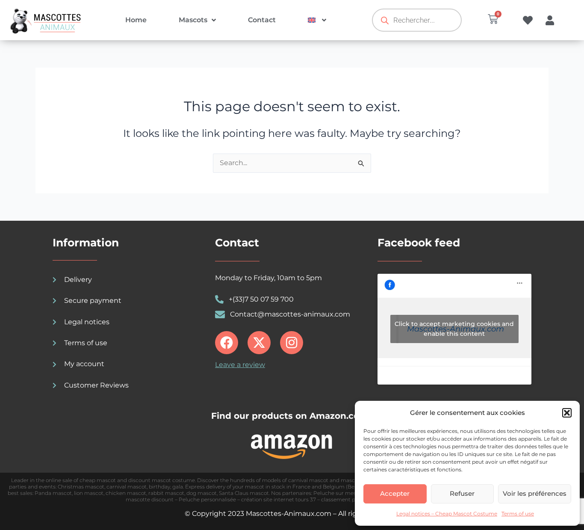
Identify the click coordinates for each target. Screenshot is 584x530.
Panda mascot (53, 493)
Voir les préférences (534, 493)
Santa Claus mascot (244, 493)
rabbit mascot (166, 493)
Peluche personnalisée (207, 499)
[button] (567, 413)
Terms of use (517, 513)
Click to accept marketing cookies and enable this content (454, 329)
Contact (262, 20)
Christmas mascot (81, 486)
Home (136, 20)
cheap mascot (98, 480)
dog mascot (201, 493)
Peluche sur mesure (339, 493)
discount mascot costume (161, 480)
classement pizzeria (346, 499)
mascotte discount (150, 499)
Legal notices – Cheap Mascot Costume (446, 513)
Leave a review (240, 365)
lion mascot (88, 493)
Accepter (395, 493)
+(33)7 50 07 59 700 (261, 299)
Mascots (193, 20)
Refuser (462, 493)
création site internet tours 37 (278, 499)
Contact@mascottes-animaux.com (290, 314)
